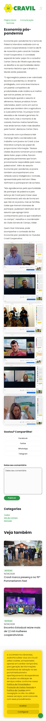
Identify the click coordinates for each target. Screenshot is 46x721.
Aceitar (23, 705)
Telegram (23, 454)
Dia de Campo (11, 517)
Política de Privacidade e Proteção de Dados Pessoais (20, 686)
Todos (7, 515)
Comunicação (26, 20)
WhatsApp (23, 448)
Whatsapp (40, 715)
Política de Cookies (16, 690)
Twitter (23, 443)
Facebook (23, 438)
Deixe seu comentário (15, 465)
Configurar (23, 711)
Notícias (10, 23)
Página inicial (10, 20)
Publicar (12, 498)
